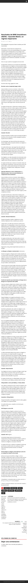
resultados (10, 490)
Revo (11, 41)
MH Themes (22, 581)
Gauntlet (7, 488)
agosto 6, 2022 (5, 41)
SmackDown (18, 490)
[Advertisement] (14, 19)
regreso (4, 490)
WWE (3, 493)
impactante (13, 488)
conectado (13, 544)
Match (20, 488)
